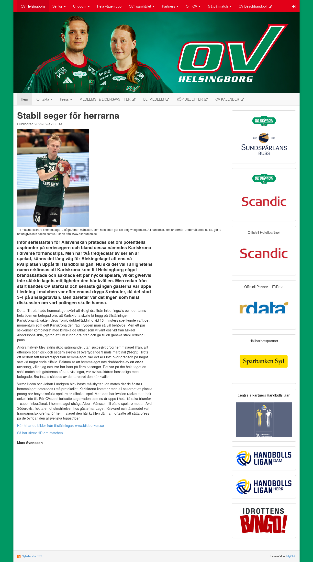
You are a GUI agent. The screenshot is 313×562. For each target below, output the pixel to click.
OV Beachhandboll (253, 6)
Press (65, 99)
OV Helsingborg (33, 6)
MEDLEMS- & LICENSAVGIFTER (105, 99)
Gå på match (218, 6)
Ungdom (80, 6)
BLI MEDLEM (154, 99)
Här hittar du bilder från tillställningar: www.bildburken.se (60, 425)
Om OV (192, 6)
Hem (24, 99)
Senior (57, 6)
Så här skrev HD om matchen (40, 432)
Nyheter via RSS (32, 556)
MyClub (291, 556)
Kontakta (42, 99)
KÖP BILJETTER (190, 99)
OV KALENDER (227, 99)
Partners (169, 6)
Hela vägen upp (109, 6)
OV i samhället (140, 6)
